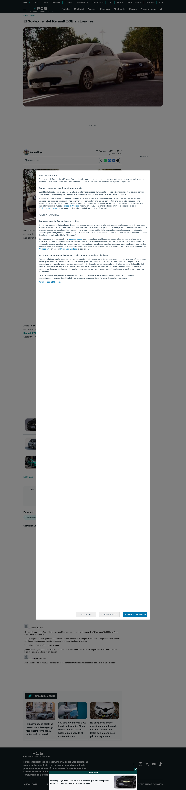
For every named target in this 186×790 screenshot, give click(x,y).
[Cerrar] (135, 769)
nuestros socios (75, 239)
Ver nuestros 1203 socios (50, 282)
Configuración (109, 614)
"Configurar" (44, 249)
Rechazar (86, 614)
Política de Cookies (71, 206)
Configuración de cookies (49, 208)
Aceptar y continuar (135, 614)
